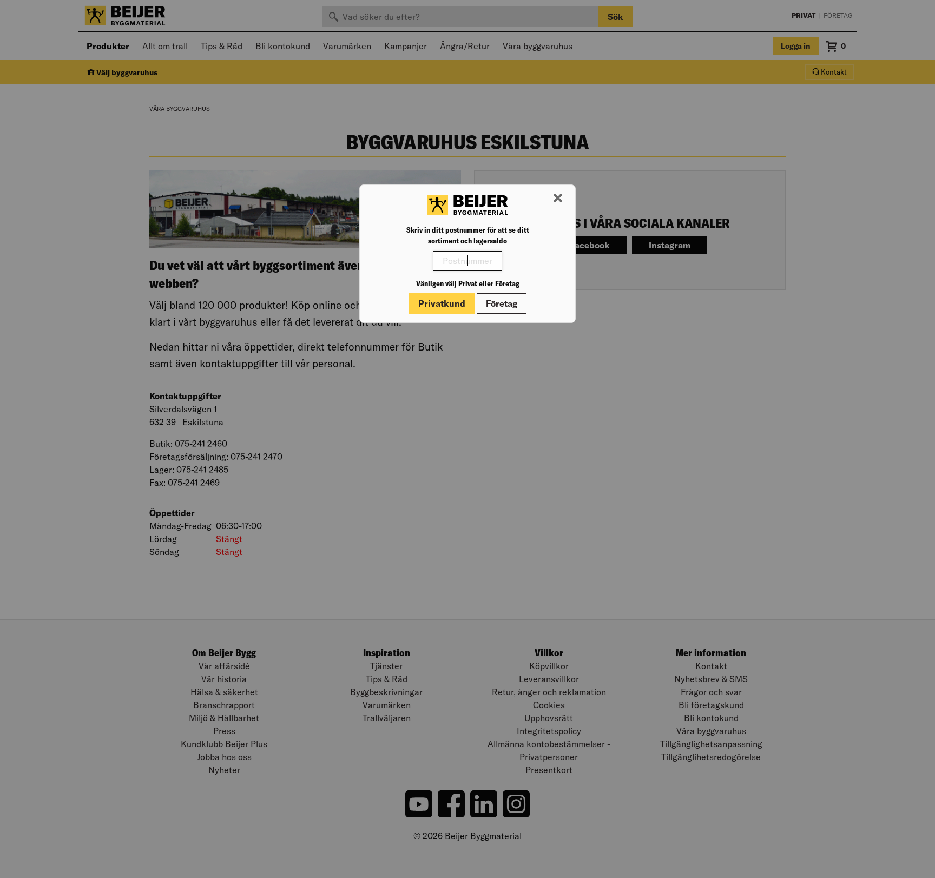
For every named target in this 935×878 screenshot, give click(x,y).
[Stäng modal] (558, 198)
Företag (501, 303)
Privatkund (441, 303)
